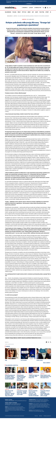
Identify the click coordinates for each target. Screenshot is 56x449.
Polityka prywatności (47, 415)
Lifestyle (7, 373)
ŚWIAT (19, 12)
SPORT (47, 12)
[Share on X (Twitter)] (48, 35)
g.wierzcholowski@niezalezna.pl (20, 400)
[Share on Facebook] (46, 35)
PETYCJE (24, 12)
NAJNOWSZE (8, 12)
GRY (33, 12)
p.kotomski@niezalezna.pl (15, 404)
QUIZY (36, 12)
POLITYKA (41, 12)
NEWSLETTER (38, 7)
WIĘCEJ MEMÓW (46, 362)
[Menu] (50, 7)
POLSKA (14, 12)
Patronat (36, 415)
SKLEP (31, 7)
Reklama (40, 415)
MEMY (29, 12)
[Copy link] (50, 35)
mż (7, 35)
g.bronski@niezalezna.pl (16, 403)
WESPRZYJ (25, 7)
